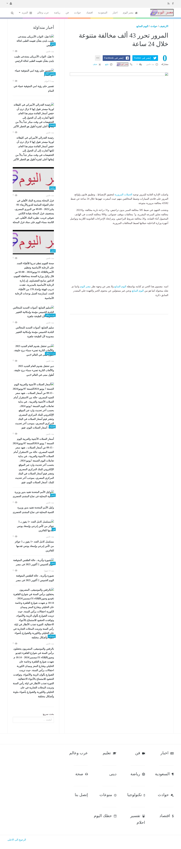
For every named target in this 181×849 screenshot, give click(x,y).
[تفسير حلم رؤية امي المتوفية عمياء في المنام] (33, 73)
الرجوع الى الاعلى (16, 839)
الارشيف (163, 26)
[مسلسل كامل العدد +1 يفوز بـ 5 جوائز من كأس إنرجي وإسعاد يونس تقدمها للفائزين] (33, 526)
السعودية (102, 12)
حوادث (77, 12)
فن (67, 12)
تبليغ (107, 64)
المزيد (25, 12)
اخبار (115, 12)
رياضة (57, 12)
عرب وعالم (43, 12)
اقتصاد (89, 12)
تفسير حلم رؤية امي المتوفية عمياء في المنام (34, 88)
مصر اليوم (128, 12)
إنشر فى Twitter (142, 58)
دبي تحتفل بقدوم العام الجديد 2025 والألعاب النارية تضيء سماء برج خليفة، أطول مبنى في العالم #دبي (34, 370)
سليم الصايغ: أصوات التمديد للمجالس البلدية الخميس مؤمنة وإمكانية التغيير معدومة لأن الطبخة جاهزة (35, 332)
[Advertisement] (119, 170)
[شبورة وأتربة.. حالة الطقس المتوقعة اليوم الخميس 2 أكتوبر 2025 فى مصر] (33, 562)
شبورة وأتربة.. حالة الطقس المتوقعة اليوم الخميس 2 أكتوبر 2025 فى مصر (35, 578)
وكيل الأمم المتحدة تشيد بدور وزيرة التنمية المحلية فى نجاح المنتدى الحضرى (33, 510)
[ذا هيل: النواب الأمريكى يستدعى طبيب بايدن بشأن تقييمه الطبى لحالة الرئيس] (33, 41)
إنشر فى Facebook (113, 58)
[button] (9, 3)
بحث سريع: (48, 714)
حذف (95, 64)
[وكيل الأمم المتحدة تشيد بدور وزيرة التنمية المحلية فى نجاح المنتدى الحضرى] (33, 494)
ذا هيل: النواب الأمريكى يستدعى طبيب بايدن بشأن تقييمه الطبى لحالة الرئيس (34, 58)
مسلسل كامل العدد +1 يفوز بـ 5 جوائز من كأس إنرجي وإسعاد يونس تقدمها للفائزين (34, 546)
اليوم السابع (142, 26)
